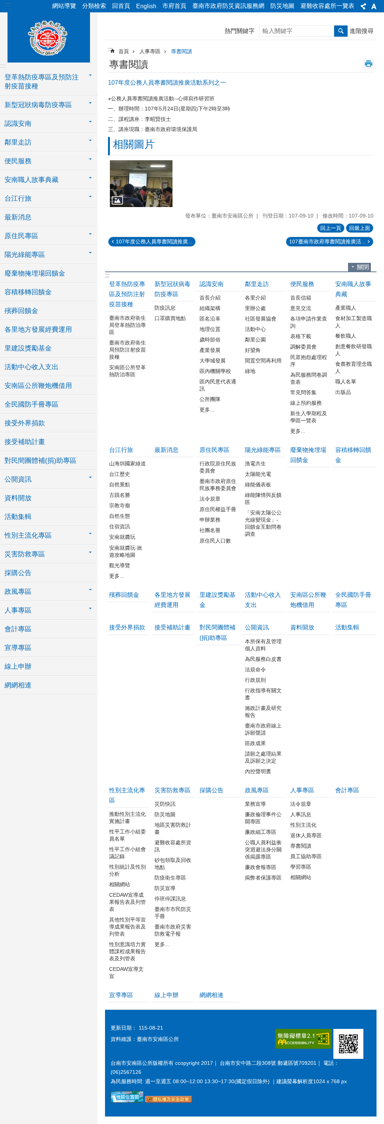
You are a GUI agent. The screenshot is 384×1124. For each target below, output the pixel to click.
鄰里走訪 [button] (18, 142)
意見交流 (300, 308)
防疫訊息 (165, 308)
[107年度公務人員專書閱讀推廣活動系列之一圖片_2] (168, 1101)
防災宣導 (165, 888)
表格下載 (300, 336)
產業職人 (345, 308)
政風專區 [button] (18, 591)
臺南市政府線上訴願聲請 (263, 729)
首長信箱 (300, 298)
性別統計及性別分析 (127, 870)
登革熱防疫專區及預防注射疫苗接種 (127, 294)
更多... (207, 410)
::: (8, 4)
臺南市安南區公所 (49, 36)
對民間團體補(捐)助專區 (40, 460)
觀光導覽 (119, 565)
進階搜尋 (362, 31)
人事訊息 (300, 814)
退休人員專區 (306, 835)
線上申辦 (18, 666)
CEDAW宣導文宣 (126, 972)
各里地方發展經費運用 (38, 329)
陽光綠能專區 (263, 450)
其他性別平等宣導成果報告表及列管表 (127, 927)
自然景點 (119, 484)
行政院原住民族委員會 (218, 467)
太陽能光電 (258, 474)
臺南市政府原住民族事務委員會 (218, 484)
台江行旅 (121, 450)
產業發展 (210, 350)
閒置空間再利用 (263, 361)
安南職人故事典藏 (353, 289)
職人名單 (345, 382)
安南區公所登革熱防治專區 (127, 370)
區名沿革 (210, 319)
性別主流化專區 (127, 795)
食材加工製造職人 (353, 321)
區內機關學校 (215, 371)
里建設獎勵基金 (28, 348)
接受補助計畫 (24, 442)
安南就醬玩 (122, 537)
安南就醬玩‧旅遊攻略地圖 (125, 551)
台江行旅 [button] (18, 198)
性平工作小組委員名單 (127, 835)
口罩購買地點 (170, 318)
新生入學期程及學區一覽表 (308, 416)
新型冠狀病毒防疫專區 (172, 289)
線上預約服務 (306, 403)
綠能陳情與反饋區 (263, 498)
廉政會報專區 (260, 867)
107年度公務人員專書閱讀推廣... (154, 241)
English (146, 6)
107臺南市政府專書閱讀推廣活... (327, 241)
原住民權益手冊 (218, 509)
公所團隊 (210, 399)
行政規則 (255, 680)
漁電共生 (255, 464)
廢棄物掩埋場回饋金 (34, 273)
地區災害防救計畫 (172, 828)
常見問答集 (303, 392)
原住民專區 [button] (21, 236)
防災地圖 (282, 6)
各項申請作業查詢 (308, 322)
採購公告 (18, 573)
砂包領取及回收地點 (172, 863)
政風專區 (257, 790)
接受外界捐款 (24, 423)
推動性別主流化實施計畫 (127, 817)
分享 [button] (363, 6)
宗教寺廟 (119, 505)
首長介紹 (210, 298)
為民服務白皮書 (263, 659)
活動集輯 (18, 516)
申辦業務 (210, 520)
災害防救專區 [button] (24, 554)
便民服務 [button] (18, 161)
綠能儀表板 (258, 484)
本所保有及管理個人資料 (263, 644)
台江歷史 (119, 474)
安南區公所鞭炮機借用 (38, 385)
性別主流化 (303, 825)
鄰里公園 (255, 340)
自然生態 (119, 516)
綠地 (250, 371)
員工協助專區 (306, 856)
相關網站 (119, 884)
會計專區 (18, 629)
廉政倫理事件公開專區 (263, 817)
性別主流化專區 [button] (28, 535)
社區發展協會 (260, 319)
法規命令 (255, 669)
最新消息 (18, 217)
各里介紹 (255, 298)
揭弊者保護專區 (263, 878)
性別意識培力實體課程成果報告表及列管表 (127, 951)
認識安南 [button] (18, 123)
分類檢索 (94, 6)
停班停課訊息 (170, 899)
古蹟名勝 (119, 495)
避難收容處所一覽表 (327, 6)
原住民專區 (215, 450)
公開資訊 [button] (18, 479)
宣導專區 (18, 647)
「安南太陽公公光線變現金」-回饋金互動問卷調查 (263, 523)
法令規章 (210, 499)
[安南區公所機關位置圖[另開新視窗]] (127, 1101)
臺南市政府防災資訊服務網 (228, 6)
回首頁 (121, 6)
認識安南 (212, 284)
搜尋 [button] (341, 31)
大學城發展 (213, 361)
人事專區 (150, 51)
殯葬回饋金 (21, 311)
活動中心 (255, 329)
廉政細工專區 (260, 832)
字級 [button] (373, 6)
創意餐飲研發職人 (353, 349)
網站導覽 (64, 6)
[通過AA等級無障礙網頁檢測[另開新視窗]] (303, 1039)
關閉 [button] (363, 267)
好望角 (253, 350)
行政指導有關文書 (263, 694)
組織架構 (210, 308)
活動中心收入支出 (31, 367)
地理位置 (210, 329)
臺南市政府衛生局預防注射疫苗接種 (127, 350)
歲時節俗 (210, 340)
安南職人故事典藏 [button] (31, 179)
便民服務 (302, 284)
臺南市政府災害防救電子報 (172, 930)
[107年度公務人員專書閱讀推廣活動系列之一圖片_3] (348, 1044)
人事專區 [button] (18, 610)
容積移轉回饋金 (28, 292)
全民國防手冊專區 (31, 404)
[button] (141, 183)
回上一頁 (330, 228)
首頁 (123, 51)
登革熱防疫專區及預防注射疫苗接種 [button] (41, 81)
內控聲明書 (258, 771)
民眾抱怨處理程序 (308, 360)
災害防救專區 (172, 790)
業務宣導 (255, 804)
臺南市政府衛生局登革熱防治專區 (127, 325)
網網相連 (18, 685)
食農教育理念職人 (353, 367)
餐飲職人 (345, 336)
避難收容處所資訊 (172, 846)
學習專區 (300, 867)
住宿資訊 (119, 526)
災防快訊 (165, 804)
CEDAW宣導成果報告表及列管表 (127, 902)
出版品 (343, 392)
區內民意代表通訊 (218, 385)
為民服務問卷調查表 (308, 378)
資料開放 (18, 498)
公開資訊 (257, 627)
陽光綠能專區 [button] (24, 254)
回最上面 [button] (359, 228)
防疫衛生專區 (170, 878)
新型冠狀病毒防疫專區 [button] (38, 105)
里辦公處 (255, 308)
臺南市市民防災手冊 (172, 912)
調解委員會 (303, 347)
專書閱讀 (181, 51)
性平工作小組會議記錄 (127, 852)
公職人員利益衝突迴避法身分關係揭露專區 (263, 849)
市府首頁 (174, 6)
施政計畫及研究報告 (263, 711)
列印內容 (369, 64)
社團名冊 (210, 530)
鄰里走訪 (257, 284)
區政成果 (255, 743)
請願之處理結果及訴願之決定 (263, 757)
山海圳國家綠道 (127, 464)
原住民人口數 (215, 541)
